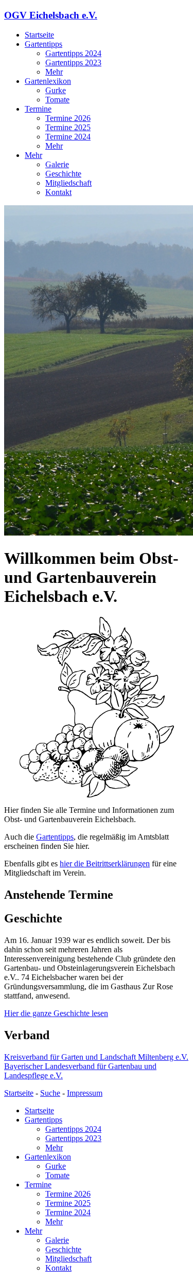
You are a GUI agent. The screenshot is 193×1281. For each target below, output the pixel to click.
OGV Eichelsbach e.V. (50, 15)
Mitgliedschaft (68, 183)
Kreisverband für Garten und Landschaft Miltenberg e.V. (96, 1057)
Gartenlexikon (48, 81)
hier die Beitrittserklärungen (105, 863)
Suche (50, 1093)
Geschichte (63, 173)
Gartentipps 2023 (73, 62)
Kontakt (58, 192)
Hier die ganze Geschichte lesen (56, 1013)
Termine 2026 (68, 118)
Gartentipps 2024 (73, 53)
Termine (38, 108)
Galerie (57, 164)
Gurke (55, 90)
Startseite (39, 34)
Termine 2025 (68, 127)
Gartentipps (43, 44)
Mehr (54, 71)
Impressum (84, 1093)
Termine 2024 (68, 136)
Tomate (57, 99)
